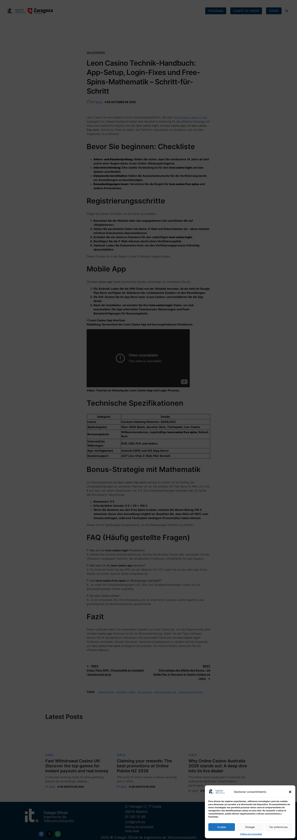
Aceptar (221, 827)
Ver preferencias (278, 827)
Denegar (250, 827)
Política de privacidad (251, 834)
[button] (290, 792)
